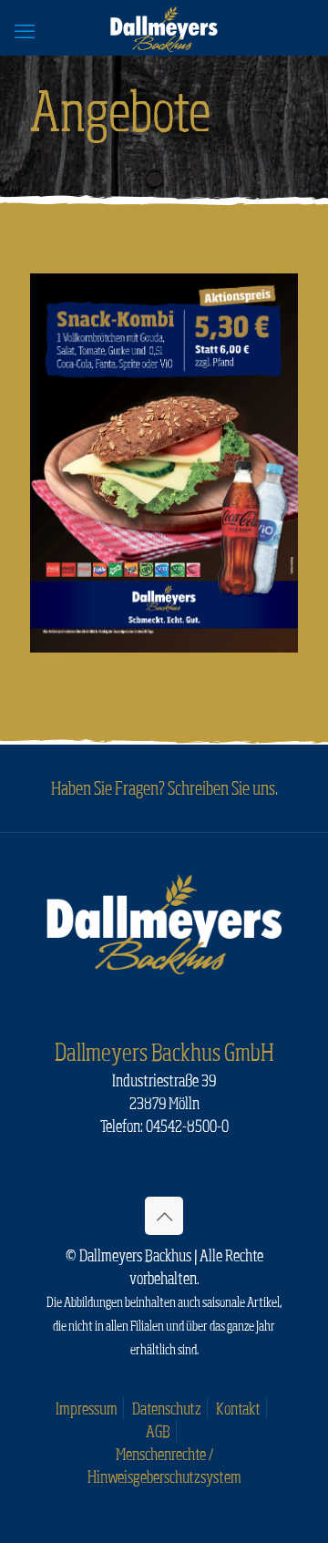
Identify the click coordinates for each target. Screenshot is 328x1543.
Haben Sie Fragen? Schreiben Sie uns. (164, 787)
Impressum (87, 1408)
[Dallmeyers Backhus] (164, 27)
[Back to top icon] (164, 1216)
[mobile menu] (24, 30)
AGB (158, 1431)
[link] (164, 463)
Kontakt (238, 1408)
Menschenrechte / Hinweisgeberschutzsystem (164, 1465)
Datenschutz (166, 1408)
